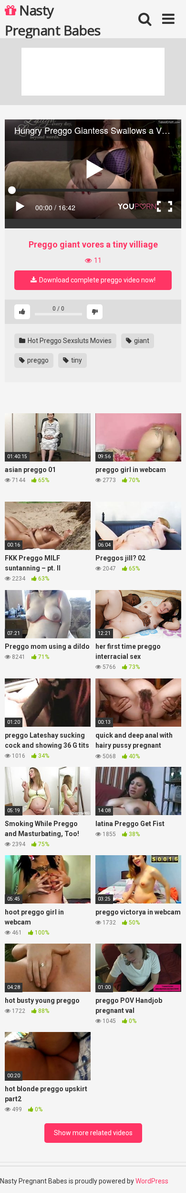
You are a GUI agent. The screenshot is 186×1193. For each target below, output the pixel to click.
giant (141, 340)
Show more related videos (93, 1133)
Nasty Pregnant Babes (52, 19)
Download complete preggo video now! (96, 280)
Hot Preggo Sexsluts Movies (69, 340)
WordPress (151, 1181)
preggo (37, 360)
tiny (76, 360)
